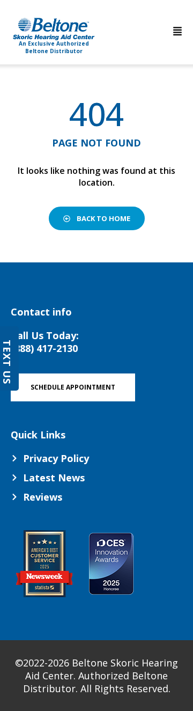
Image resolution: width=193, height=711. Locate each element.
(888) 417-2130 (44, 348)
